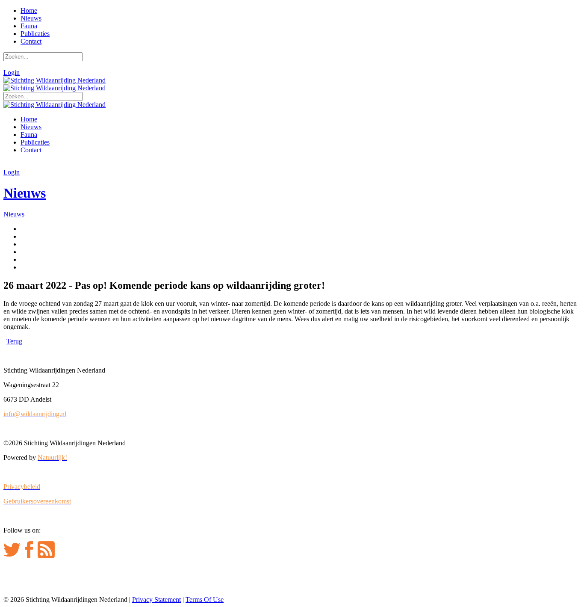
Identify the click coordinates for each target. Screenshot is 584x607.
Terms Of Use (205, 599)
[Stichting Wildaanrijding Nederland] (54, 80)
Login (11, 72)
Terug (14, 341)
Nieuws (24, 193)
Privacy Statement (156, 599)
